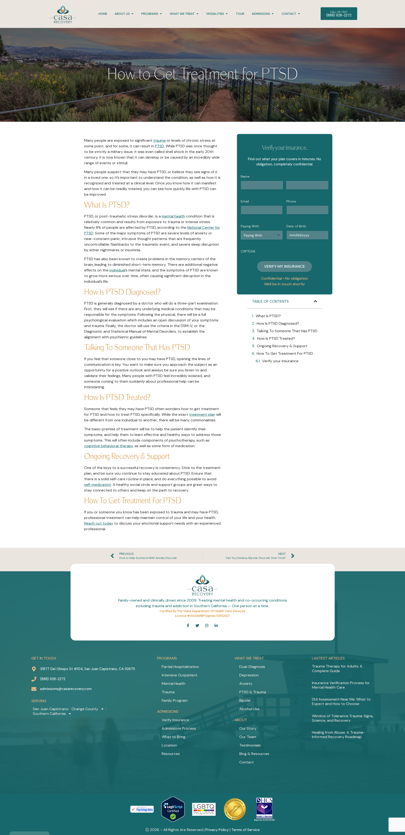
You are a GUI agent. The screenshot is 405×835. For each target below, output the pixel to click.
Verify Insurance (175, 719)
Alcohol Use (249, 708)
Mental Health (173, 683)
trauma (159, 140)
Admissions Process (179, 728)
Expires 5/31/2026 (264, 820)
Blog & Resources (254, 753)
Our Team (247, 736)
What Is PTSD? (268, 315)
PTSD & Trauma (252, 692)
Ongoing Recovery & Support (282, 345)
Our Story (247, 728)
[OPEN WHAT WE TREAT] (197, 13)
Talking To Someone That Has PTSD (287, 330)
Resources (171, 753)
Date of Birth (297, 226)
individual (117, 270)
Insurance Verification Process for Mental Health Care (341, 685)
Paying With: (251, 226)
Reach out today (98, 523)
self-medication (97, 484)
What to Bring (173, 736)
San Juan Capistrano (50, 709)
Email (246, 201)
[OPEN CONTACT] (298, 13)
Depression (249, 675)
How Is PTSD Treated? (276, 338)
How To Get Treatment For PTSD (285, 353)
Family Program (175, 700)
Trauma (168, 692)
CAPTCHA (248, 251)
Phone (292, 201)
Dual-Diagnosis (252, 666)
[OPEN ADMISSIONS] (272, 13)
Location (169, 745)
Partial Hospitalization (180, 666)
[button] (315, 301)
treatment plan (202, 414)
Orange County (84, 709)
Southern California (49, 713)
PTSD (159, 146)
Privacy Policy (217, 829)
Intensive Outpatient (179, 675)
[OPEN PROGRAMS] (160, 13)
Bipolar (245, 700)
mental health (173, 216)
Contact (246, 762)
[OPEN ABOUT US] (132, 13)
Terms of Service (245, 829)
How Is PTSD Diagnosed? (278, 323)
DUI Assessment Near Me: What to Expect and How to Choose (341, 701)
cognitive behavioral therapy (108, 445)
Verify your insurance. (280, 360)
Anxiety (245, 683)
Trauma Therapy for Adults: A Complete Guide (337, 668)
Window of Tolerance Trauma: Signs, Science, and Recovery (342, 718)
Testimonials (250, 745)
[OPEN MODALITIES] (226, 13)
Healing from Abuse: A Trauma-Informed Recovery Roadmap (338, 734)
